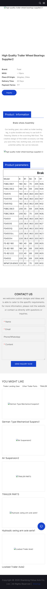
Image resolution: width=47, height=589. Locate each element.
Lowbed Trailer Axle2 (13, 567)
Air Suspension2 (10, 458)
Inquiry (9, 93)
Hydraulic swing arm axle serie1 (18, 530)
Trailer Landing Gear (11, 386)
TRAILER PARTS (10, 494)
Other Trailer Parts (29, 386)
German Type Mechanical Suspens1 (20, 421)
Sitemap (36, 584)
